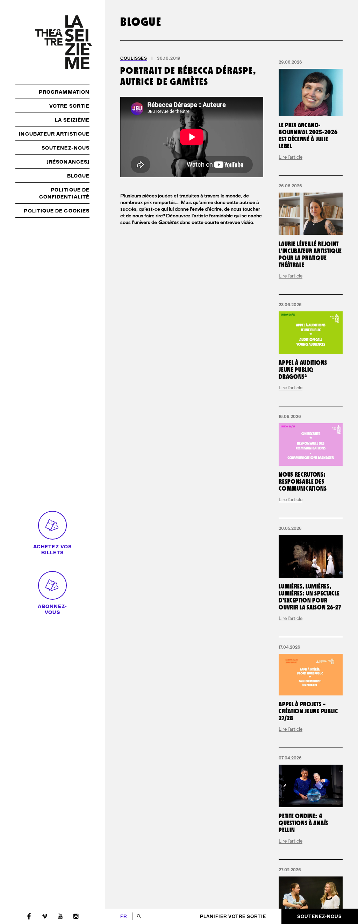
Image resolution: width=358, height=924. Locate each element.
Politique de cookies (57, 210)
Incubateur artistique (54, 133)
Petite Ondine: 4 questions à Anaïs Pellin (303, 823)
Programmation (64, 91)
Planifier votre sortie (233, 916)
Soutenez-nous (66, 147)
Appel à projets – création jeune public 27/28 (308, 711)
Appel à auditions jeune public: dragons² (303, 370)
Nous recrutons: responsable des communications (303, 482)
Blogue (78, 175)
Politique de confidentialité (64, 193)
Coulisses (133, 58)
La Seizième (72, 119)
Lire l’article (290, 156)
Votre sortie (69, 105)
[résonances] (68, 161)
